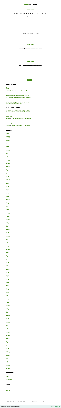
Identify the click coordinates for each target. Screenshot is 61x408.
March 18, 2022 (30, 33)
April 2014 (7, 312)
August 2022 (7, 169)
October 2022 (8, 166)
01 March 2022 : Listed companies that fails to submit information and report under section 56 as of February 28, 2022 (30, 48)
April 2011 (7, 362)
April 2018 (7, 243)
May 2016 (7, 276)
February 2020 (8, 212)
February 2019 (8, 229)
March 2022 (7, 176)
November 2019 (8, 216)
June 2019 (7, 223)
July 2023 (7, 153)
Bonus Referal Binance (9, 110)
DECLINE (52, 406)
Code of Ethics (8, 375)
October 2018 (8, 235)
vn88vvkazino (8, 125)
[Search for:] (15, 80)
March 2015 (7, 296)
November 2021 (8, 182)
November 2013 (8, 319)
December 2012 (8, 335)
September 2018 (8, 236)
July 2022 (7, 170)
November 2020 (8, 199)
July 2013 (7, 325)
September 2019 (8, 219)
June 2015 (7, 292)
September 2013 (8, 322)
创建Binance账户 (8, 118)
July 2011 (7, 358)
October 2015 (8, 286)
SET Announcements (30, 9)
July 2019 (7, 222)
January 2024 (8, 147)
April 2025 (7, 133)
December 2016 (8, 266)
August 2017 (7, 255)
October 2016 (8, 269)
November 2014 (8, 302)
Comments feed (8, 390)
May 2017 (7, 259)
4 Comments (36, 50)
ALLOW (58, 406)
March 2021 (7, 193)
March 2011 (7, 364)
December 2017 (8, 249)
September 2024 (8, 140)
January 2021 (7, 196)
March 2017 (7, 262)
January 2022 (8, 179)
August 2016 (7, 272)
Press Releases (8, 376)
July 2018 (7, 239)
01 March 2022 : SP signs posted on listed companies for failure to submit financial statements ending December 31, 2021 (30, 65)
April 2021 (7, 192)
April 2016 (7, 278)
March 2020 (7, 210)
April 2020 (7, 209)
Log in (6, 387)
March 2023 (7, 159)
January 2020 (8, 213)
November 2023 (8, 149)
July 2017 (7, 256)
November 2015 (8, 285)
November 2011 (8, 352)
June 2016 (7, 275)
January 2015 (7, 299)
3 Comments (37, 33)
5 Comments (37, 16)
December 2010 (8, 368)
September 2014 (8, 305)
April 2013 (7, 329)
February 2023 (8, 160)
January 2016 (8, 282)
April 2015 (7, 295)
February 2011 (8, 365)
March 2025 (7, 134)
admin (25, 16)
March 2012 (7, 348)
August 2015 (7, 289)
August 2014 (7, 306)
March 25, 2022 (30, 16)
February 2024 (8, 146)
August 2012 (7, 341)
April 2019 (7, 226)
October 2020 (8, 200)
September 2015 (8, 288)
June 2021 (7, 189)
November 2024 (8, 139)
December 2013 (8, 318)
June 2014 (7, 309)
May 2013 (7, 328)
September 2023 (8, 150)
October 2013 (8, 321)
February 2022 (8, 177)
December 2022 (8, 163)
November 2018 (8, 233)
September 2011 (8, 355)
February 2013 (8, 332)
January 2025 (8, 137)
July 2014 (7, 308)
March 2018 (7, 245)
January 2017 (7, 265)
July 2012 (7, 342)
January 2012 (7, 351)
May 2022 (7, 173)
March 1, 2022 (30, 50)
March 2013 (7, 331)
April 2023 (7, 157)
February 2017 (8, 263)
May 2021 (7, 190)
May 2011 (7, 361)
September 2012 (8, 339)
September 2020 (8, 202)
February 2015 (8, 298)
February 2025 (8, 136)
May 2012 (7, 345)
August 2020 (7, 203)
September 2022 (8, 167)
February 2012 (8, 349)
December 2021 (8, 180)
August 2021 (7, 186)
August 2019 (7, 220)
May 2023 (7, 156)
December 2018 (8, 232)
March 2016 (7, 279)
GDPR (19, 406)
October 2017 (8, 252)
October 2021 (8, 183)
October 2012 (8, 338)
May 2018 (7, 242)
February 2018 (8, 246)
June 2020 (7, 206)
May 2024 (7, 143)
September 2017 (8, 253)
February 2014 (8, 315)
